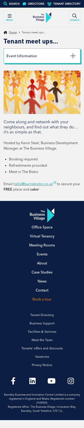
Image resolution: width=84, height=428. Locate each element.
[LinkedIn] (32, 380)
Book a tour (42, 299)
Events (42, 254)
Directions (36, 3)
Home (13, 32)
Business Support (42, 323)
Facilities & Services (42, 332)
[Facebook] (13, 380)
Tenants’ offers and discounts (42, 348)
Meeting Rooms (42, 245)
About (42, 263)
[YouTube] (52, 380)
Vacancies (42, 357)
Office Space (42, 227)
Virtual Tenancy (42, 236)
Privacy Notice (42, 365)
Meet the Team (42, 340)
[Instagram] (71, 380)
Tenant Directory (67, 3)
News (42, 281)
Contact (42, 290)
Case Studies (42, 272)
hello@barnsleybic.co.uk (33, 184)
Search (14, 3)
